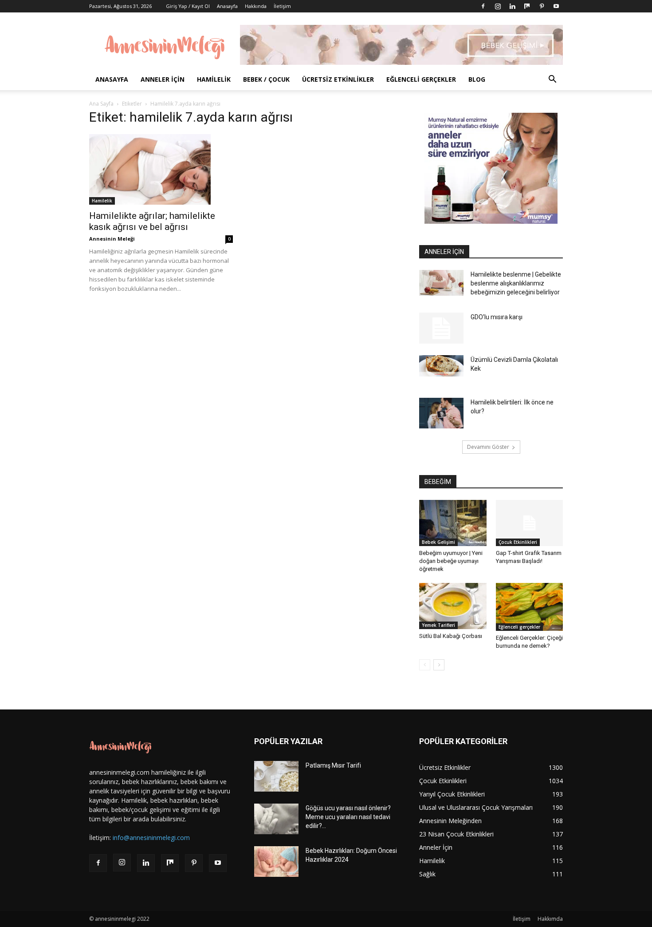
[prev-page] (424, 664)
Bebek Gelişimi (438, 542)
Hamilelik (214, 79)
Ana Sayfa (101, 103)
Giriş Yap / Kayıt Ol (188, 6)
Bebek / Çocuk (266, 79)
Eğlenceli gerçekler (421, 79)
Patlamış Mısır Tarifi (333, 765)
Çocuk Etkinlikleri (518, 542)
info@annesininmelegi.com (151, 837)
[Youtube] (556, 6)
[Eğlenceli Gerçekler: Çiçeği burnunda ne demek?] (529, 607)
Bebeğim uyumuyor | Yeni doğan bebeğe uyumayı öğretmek (451, 561)
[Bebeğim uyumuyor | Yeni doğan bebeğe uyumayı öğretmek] (453, 523)
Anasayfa (227, 6)
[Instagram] (497, 6)
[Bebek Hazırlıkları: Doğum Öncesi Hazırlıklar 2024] (276, 861)
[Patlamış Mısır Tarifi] (276, 776)
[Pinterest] (541, 6)
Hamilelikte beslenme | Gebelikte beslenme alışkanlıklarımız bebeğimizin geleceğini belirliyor (516, 283)
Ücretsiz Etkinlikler (338, 79)
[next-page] (438, 664)
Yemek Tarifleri (438, 625)
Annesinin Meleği (112, 238)
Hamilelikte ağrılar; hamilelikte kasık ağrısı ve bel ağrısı (152, 221)
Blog (476, 79)
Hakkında (256, 6)
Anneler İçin (163, 79)
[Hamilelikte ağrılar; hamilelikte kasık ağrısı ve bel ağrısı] (161, 169)
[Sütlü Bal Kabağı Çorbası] (453, 606)
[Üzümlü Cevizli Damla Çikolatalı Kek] (441, 365)
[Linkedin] (512, 6)
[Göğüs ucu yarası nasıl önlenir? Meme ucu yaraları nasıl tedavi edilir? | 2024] (276, 819)
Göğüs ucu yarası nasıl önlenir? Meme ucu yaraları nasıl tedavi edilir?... (348, 816)
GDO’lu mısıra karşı (496, 317)
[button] (552, 80)
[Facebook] (483, 6)
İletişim (282, 6)
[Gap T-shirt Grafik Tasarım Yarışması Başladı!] (529, 523)
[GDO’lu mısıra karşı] (441, 328)
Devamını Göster (488, 447)
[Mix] (527, 6)
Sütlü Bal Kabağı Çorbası (450, 636)
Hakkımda (550, 919)
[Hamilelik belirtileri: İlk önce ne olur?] (441, 413)
